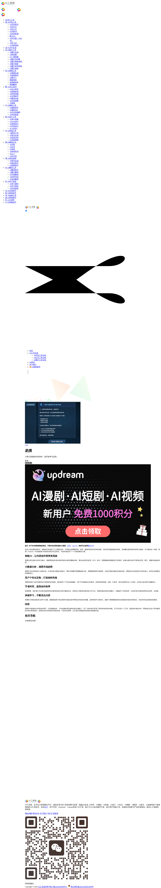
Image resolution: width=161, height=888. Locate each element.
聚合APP (91, 546)
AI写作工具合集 (40, 355)
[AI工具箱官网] (36, 209)
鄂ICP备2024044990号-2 (58, 887)
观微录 (55, 813)
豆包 (68, 546)
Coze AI (74, 546)
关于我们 (32, 364)
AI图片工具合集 (40, 360)
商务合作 (35, 813)
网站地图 (28, 813)
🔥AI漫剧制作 (34, 367)
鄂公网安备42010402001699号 (82, 887)
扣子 (46, 807)
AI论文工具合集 (40, 358)
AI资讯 (32, 362)
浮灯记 (50, 813)
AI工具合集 (33, 353)
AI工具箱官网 (43, 887)
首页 (31, 351)
